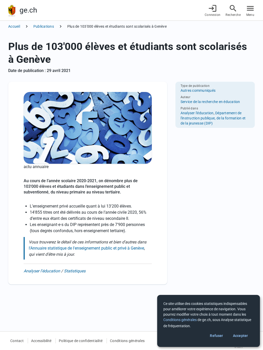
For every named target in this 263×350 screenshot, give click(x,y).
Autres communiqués (198, 90)
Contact (17, 341)
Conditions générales (127, 341)
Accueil (14, 26)
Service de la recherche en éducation (210, 102)
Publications (43, 26)
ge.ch (28, 10)
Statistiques (75, 271)
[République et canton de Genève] (11, 10)
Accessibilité (41, 341)
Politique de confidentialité (80, 341)
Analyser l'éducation (42, 271)
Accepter (240, 336)
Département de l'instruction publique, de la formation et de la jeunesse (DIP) (213, 118)
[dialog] (208, 321)
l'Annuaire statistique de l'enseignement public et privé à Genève (86, 248)
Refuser (216, 336)
